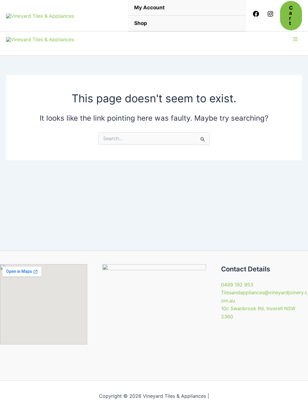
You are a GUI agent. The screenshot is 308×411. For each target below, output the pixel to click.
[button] (291, 15)
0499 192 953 (237, 285)
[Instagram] (270, 16)
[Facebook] (256, 16)
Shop (140, 23)
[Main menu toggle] (295, 39)
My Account (149, 8)
